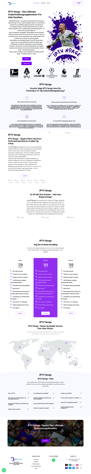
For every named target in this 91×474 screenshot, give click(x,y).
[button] (19, 393)
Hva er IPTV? (11, 393)
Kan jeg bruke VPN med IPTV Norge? (43, 403)
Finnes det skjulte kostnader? (41, 408)
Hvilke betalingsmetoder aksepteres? (67, 407)
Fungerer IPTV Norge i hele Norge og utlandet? (18, 404)
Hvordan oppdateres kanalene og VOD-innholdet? (42, 398)
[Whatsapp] (53, 460)
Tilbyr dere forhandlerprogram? (69, 402)
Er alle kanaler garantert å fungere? (70, 398)
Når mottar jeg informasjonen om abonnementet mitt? (17, 398)
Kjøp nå (45, 313)
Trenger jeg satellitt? (66, 393)
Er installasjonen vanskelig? (41, 393)
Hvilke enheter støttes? (14, 409)
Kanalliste (43, 3)
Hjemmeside (36, 3)
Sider (48, 3)
